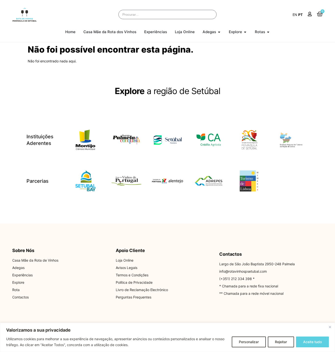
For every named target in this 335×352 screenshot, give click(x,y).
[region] (167, 337)
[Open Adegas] (219, 32)
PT (300, 15)
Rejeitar (281, 342)
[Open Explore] (245, 32)
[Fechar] (330, 327)
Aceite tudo (312, 342)
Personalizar (249, 342)
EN (295, 15)
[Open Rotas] (268, 32)
